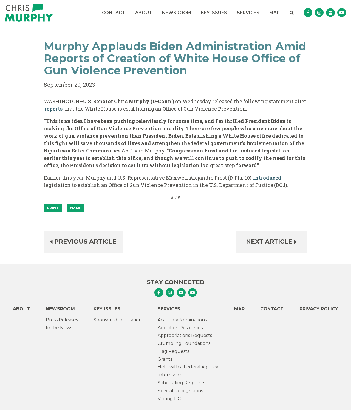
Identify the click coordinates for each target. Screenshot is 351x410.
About (143, 12)
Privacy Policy (318, 308)
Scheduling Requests (181, 382)
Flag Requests (173, 351)
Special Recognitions (180, 390)
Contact (113, 12)
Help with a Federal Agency (188, 366)
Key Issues (214, 12)
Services (248, 12)
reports (53, 108)
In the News (59, 327)
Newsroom (176, 12)
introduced (267, 177)
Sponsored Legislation (118, 319)
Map (274, 12)
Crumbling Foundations (184, 343)
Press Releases (62, 319)
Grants (165, 359)
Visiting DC (169, 398)
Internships (170, 374)
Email (75, 208)
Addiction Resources (180, 327)
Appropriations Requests (185, 335)
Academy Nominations (182, 319)
